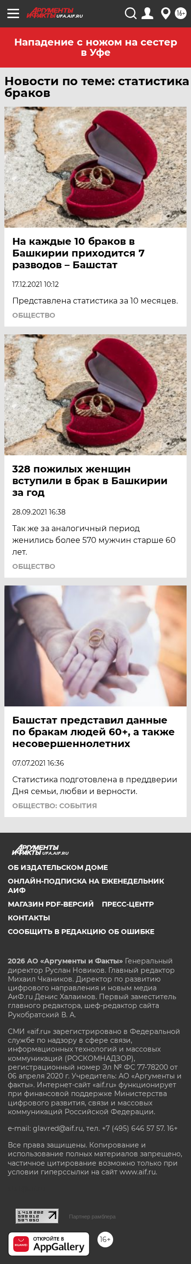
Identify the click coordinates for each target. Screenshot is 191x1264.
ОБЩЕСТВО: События (54, 805)
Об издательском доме (58, 867)
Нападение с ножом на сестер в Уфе (95, 47)
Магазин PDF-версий (51, 904)
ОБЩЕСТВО (33, 315)
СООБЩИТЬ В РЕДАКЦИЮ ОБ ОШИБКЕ (81, 931)
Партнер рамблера (92, 1216)
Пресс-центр (128, 904)
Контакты (29, 917)
